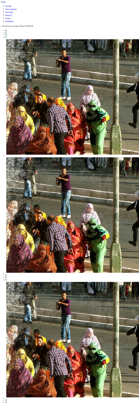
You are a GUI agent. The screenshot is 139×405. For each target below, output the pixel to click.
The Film (8, 6)
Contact (8, 18)
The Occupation (11, 9)
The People (9, 12)
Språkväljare (9, 21)
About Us (8, 15)
